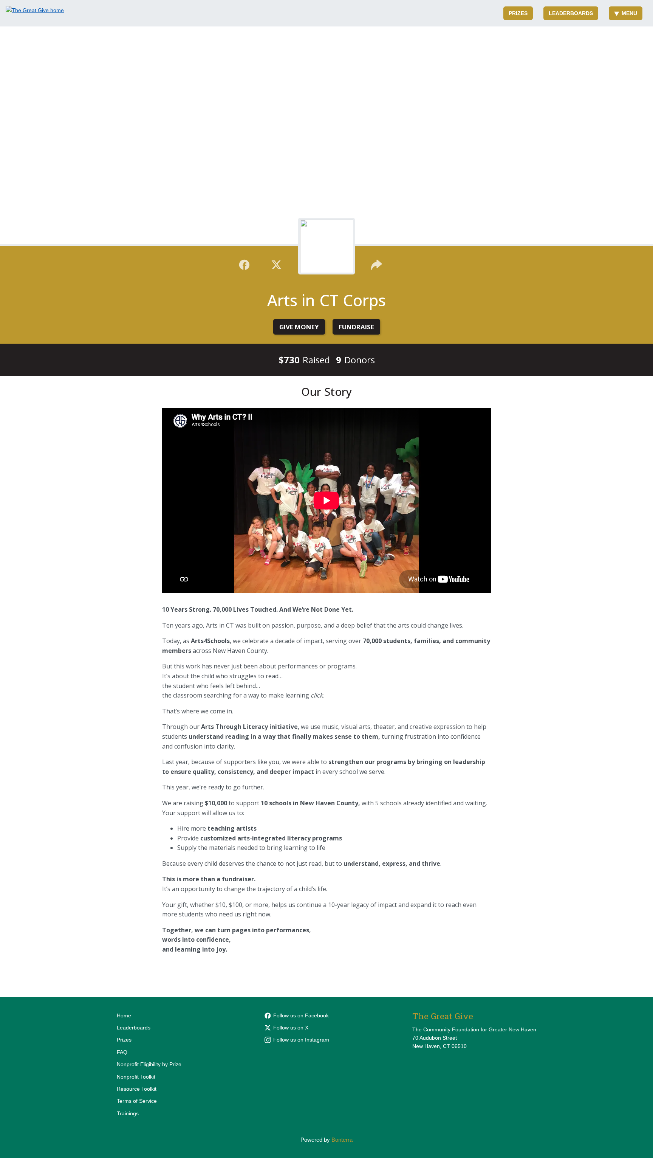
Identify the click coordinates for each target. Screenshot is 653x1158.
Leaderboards (571, 13)
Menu (629, 13)
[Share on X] (276, 264)
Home (124, 1015)
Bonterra (342, 1139)
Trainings (128, 1113)
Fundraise (356, 326)
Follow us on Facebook (301, 1015)
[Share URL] (377, 264)
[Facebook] (244, 264)
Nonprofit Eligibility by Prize (149, 1064)
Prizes (518, 13)
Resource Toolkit (136, 1089)
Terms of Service (137, 1101)
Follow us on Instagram (301, 1040)
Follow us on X (290, 1028)
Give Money (299, 326)
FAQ (122, 1052)
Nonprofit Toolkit (136, 1077)
